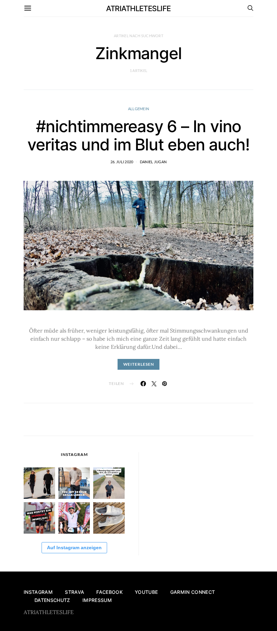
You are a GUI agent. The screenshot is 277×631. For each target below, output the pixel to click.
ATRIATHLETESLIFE (138, 8)
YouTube (146, 592)
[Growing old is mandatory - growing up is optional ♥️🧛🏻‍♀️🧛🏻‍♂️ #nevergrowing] (39, 483)
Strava (74, 592)
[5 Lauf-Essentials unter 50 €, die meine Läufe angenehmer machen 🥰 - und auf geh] (109, 483)
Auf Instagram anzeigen (74, 547)
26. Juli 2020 (121, 162)
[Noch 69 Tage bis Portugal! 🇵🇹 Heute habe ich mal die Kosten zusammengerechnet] (39, 518)
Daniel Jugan (153, 162)
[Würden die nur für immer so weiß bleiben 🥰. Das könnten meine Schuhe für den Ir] (109, 518)
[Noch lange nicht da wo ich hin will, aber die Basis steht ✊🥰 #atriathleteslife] (74, 483)
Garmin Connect (192, 592)
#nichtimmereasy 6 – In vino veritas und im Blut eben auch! (138, 135)
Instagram (38, 592)
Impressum (97, 600)
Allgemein (138, 108)
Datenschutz (52, 600)
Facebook (109, 592)
